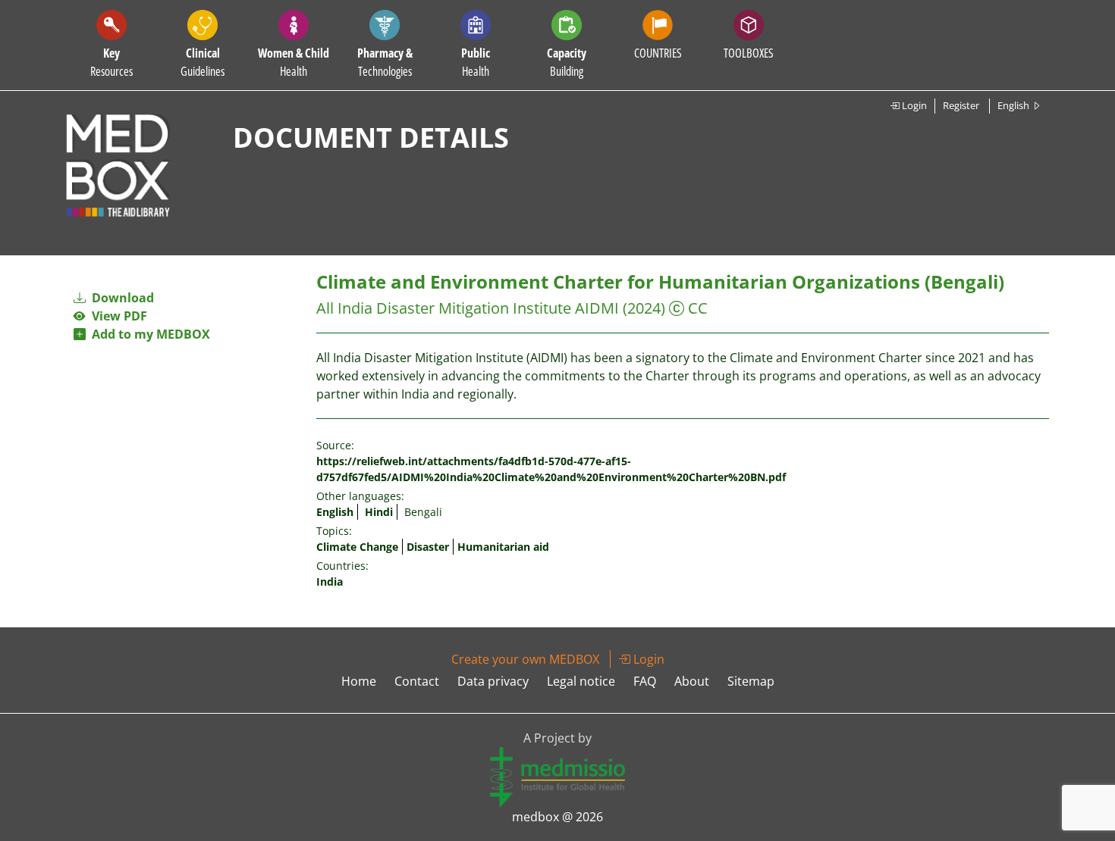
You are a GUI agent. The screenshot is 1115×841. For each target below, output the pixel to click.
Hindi (379, 512)
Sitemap (750, 681)
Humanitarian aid (503, 546)
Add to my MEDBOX (148, 334)
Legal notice (581, 681)
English (334, 512)
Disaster (428, 546)
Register (961, 105)
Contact (416, 681)
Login (913, 105)
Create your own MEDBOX (525, 659)
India (329, 581)
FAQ (644, 681)
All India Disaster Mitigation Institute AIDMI (467, 308)
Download (121, 297)
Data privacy (493, 681)
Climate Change (357, 546)
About (691, 681)
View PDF (116, 316)
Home (358, 681)
